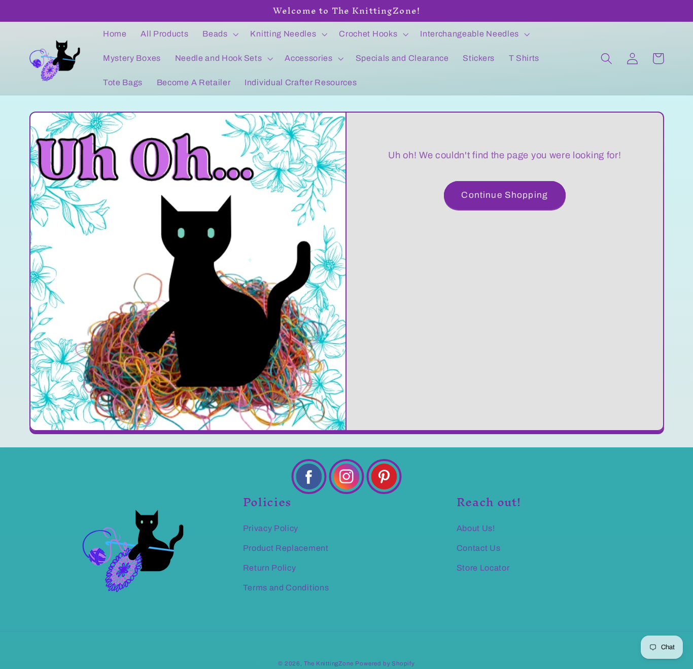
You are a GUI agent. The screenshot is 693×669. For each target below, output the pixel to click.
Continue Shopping (504, 195)
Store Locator (483, 568)
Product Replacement (286, 548)
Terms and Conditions (286, 587)
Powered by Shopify (385, 663)
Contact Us (479, 548)
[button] (219, 34)
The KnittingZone (329, 663)
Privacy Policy (271, 528)
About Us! (476, 528)
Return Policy (269, 568)
